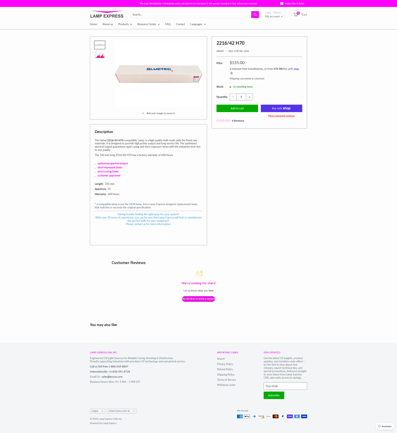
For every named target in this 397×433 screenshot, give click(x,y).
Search (221, 358)
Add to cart (237, 108)
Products (123, 24)
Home (93, 24)
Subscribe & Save (294, 3)
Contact (180, 24)
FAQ (168, 24)
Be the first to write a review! (198, 298)
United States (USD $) (119, 411)
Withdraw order (226, 384)
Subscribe (274, 395)
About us (108, 24)
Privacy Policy (225, 364)
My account (272, 16)
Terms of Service (226, 379)
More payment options (281, 115)
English (95, 411)
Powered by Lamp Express (103, 423)
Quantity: (222, 96)
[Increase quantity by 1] (249, 97)
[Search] (255, 14)
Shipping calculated (240, 78)
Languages (196, 24)
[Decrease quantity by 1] (233, 97)
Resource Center (146, 24)
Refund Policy (225, 369)
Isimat (220, 51)
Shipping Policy (226, 374)
